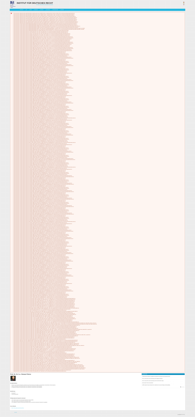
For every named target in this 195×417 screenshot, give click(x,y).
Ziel (26, 9)
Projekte (41, 9)
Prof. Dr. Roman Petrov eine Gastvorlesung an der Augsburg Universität (152, 378)
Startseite (21, 9)
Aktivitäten (48, 9)
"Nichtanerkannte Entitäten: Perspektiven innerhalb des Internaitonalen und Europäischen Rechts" (156, 376)
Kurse (31, 9)
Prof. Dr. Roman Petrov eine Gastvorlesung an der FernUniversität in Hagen (153, 380)
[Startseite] (13, 4)
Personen (36, 9)
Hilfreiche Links (55, 9)
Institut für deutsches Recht (35, 3)
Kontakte (62, 9)
